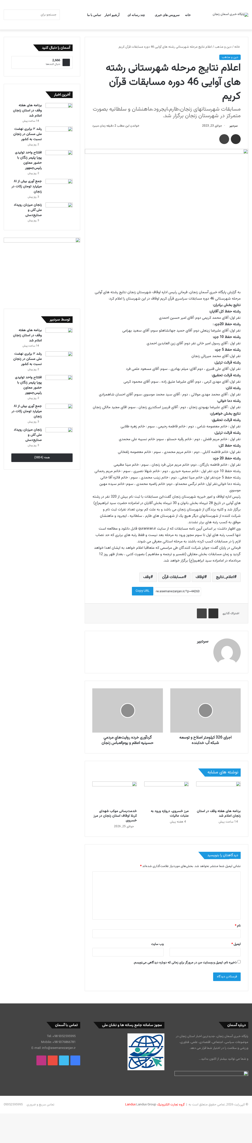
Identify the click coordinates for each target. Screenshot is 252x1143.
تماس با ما (94, 15)
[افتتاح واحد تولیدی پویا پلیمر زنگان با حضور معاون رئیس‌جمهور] (59, 159)
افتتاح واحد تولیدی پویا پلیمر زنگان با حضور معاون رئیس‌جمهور (28, 160)
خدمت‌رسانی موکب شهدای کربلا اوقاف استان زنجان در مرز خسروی (115, 816)
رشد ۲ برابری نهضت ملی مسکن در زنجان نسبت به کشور (27, 134)
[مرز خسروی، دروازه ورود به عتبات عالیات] (166, 794)
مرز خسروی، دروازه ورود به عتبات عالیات (170, 814)
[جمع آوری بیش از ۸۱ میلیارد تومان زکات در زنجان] (59, 188)
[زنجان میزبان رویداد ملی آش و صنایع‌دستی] (59, 212)
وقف (146, 577)
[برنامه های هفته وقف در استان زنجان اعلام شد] (218, 794)
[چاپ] (224, 139)
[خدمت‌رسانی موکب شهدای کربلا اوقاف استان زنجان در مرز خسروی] (114, 794)
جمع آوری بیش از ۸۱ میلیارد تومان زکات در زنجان (27, 186)
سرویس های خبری (167, 15)
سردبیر (233, 126)
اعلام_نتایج (225, 577)
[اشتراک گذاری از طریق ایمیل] (236, 139)
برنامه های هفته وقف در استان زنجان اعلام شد (219, 814)
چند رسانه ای (136, 15)
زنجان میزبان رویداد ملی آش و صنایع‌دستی (28, 210)
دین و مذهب (223, 46)
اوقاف (200, 577)
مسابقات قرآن (173, 577)
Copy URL (143, 591)
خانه (188, 15)
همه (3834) (42, 457)
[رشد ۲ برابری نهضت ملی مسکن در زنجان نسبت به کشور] (59, 136)
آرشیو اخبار (112, 15)
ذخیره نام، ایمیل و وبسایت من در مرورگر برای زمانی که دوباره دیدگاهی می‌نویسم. (185, 962)
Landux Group (146, 1104)
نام (238, 925)
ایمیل (236, 944)
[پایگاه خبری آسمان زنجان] (230, 15)
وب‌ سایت (157, 944)
